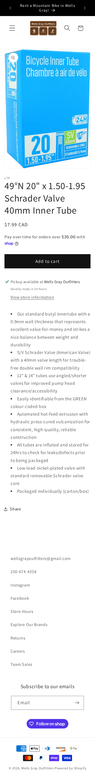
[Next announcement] (85, 8)
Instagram (20, 585)
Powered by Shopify (71, 768)
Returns (18, 638)
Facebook (20, 598)
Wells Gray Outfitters (37, 768)
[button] (12, 28)
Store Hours (22, 611)
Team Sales (21, 664)
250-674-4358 (23, 571)
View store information (32, 297)
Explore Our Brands (29, 624)
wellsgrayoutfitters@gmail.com (41, 558)
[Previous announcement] (10, 8)
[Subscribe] (77, 703)
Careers (18, 651)
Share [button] (15, 509)
